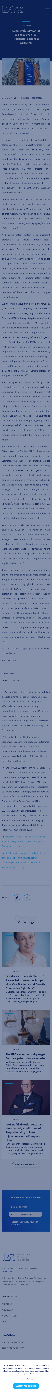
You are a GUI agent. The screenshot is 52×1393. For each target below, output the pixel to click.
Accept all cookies (26, 1386)
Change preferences (26, 1379)
